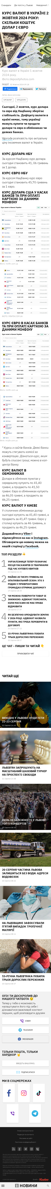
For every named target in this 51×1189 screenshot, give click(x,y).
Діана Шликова (14, 95)
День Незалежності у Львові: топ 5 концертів (24, 821)
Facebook (31, 546)
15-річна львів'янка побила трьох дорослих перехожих (23, 978)
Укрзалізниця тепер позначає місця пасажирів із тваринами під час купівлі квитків (28, 565)
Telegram (28, 1030)
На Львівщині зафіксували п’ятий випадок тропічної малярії (23, 926)
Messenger (27, 1039)
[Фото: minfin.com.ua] (25, 233)
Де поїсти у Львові (23, 5)
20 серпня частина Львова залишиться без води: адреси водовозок (25, 873)
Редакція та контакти (25, 1134)
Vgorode (7, 138)
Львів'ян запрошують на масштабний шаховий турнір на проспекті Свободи (24, 771)
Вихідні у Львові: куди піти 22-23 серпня (23, 719)
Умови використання (25, 1131)
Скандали (6, 5)
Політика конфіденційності (25, 1142)
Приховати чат (25, 653)
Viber (27, 533)
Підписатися (28, 1072)
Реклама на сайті (25, 1138)
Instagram (41, 538)
